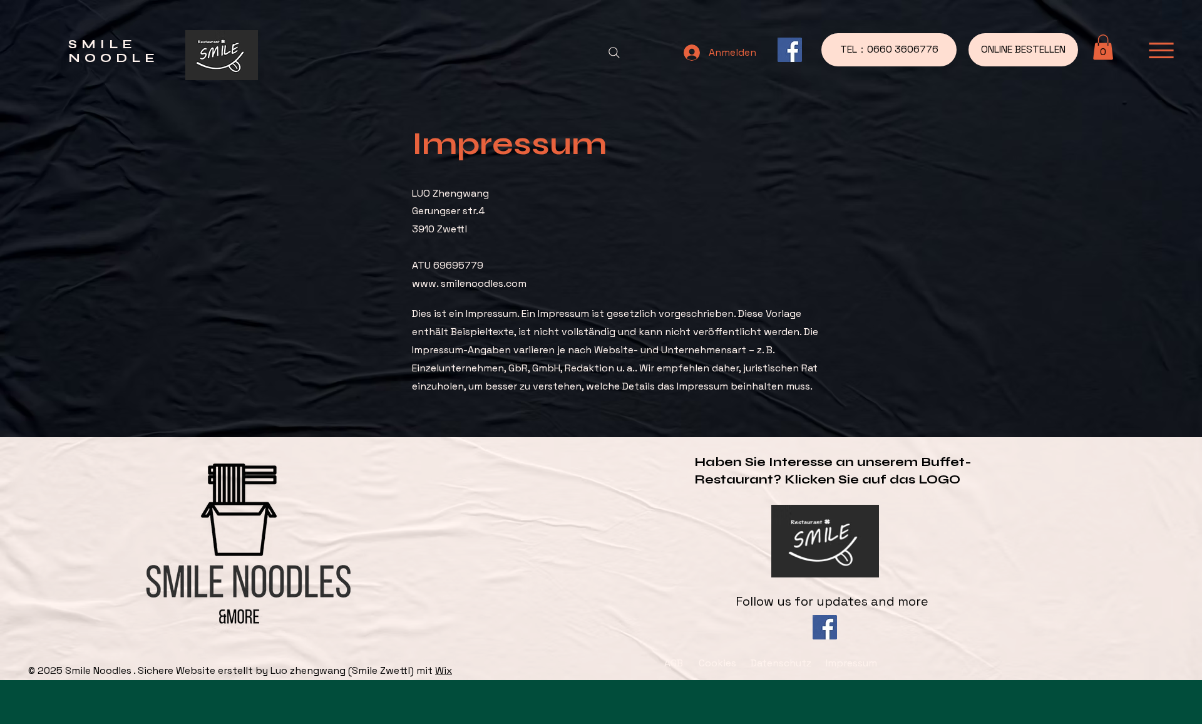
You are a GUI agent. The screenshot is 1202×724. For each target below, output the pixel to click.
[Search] (614, 52)
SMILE (102, 44)
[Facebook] (790, 50)
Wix (443, 670)
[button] (1103, 47)
